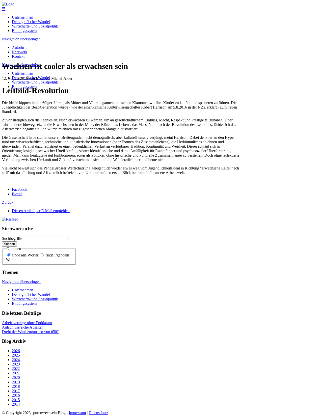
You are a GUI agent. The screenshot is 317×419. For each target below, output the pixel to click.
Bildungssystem (24, 30)
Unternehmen (22, 17)
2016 (16, 395)
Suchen (9, 244)
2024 (16, 360)
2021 (16, 373)
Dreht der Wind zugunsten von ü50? (30, 332)
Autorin (18, 47)
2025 (16, 355)
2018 (16, 386)
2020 (16, 377)
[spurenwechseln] (8, 4)
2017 (16, 391)
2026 (16, 351)
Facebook (19, 189)
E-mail (17, 194)
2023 (16, 364)
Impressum (77, 413)
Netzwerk (19, 52)
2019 (16, 382)
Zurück (7, 202)
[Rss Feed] (10, 219)
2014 (16, 404)
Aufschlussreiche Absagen (22, 327)
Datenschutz (98, 413)
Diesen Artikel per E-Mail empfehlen (41, 211)
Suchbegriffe (12, 238)
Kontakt (18, 56)
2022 (16, 368)
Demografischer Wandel (31, 22)
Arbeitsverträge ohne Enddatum (27, 323)
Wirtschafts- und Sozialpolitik (35, 26)
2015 (16, 400)
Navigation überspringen (21, 39)
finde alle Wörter (25, 255)
